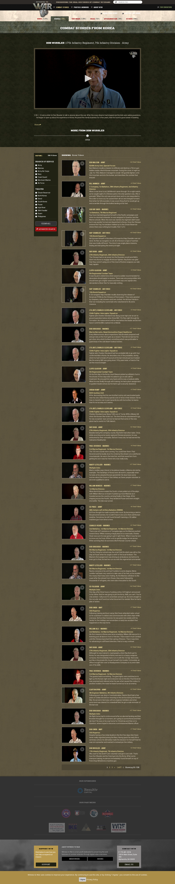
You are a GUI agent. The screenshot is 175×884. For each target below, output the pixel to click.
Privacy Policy (92, 879)
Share (36, 125)
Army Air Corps (43, 171)
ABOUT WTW (98, 7)
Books (100, 859)
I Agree (82, 879)
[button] (87, 78)
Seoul (40, 199)
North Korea (42, 196)
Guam (40, 213)
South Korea (42, 202)
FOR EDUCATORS (166, 7)
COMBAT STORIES (62, 7)
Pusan (40, 205)
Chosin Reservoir (44, 193)
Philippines (42, 216)
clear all (46, 223)
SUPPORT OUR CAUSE (132, 13)
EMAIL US (129, 864)
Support (46, 864)
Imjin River (41, 207)
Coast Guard (42, 177)
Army (40, 165)
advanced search (46, 229)
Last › (119, 767)
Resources (74, 859)
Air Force (41, 183)
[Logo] (133, 55)
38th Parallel (42, 210)
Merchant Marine (44, 180)
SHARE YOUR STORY (110, 13)
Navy (39, 174)
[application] (87, 78)
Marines (41, 168)
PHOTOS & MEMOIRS (81, 7)
